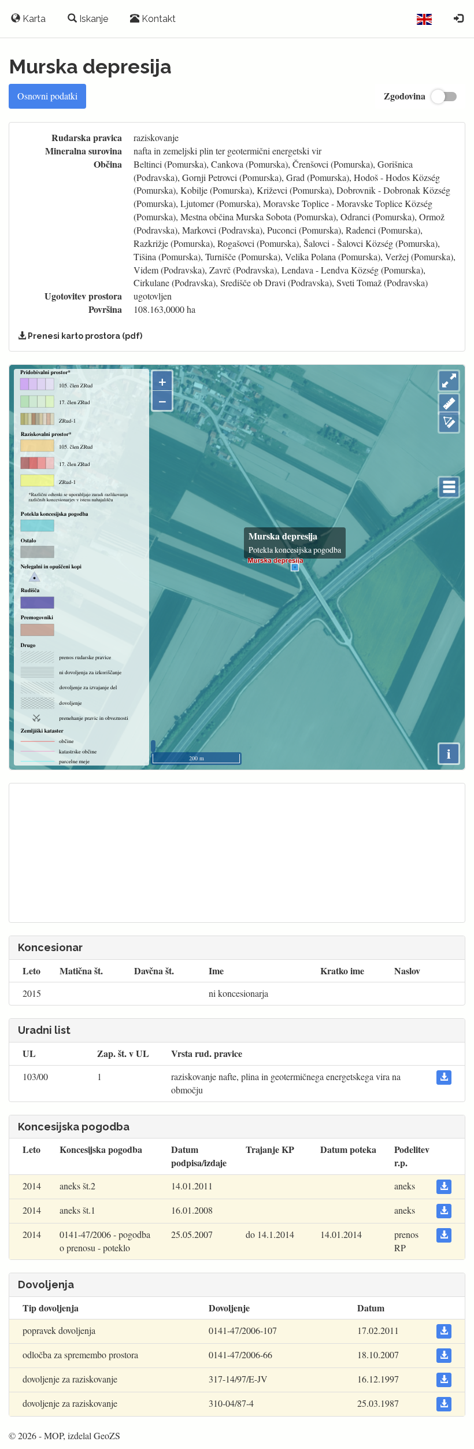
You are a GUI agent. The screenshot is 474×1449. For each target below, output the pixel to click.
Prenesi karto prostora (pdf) (84, 336)
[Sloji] (448, 487)
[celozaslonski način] (448, 380)
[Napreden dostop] (458, 19)
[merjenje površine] (448, 422)
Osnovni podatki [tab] (47, 96)
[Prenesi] (443, 1077)
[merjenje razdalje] (448, 403)
